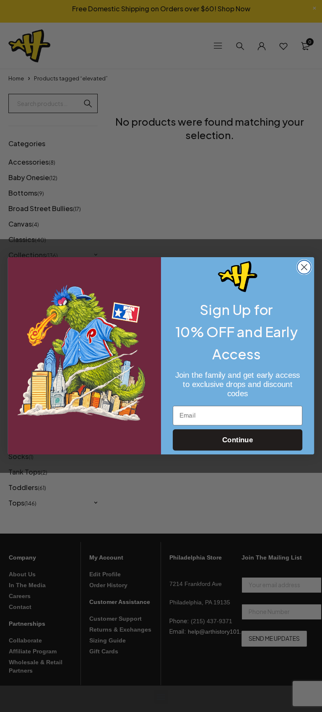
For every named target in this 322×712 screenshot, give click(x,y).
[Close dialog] (304, 267)
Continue (237, 440)
